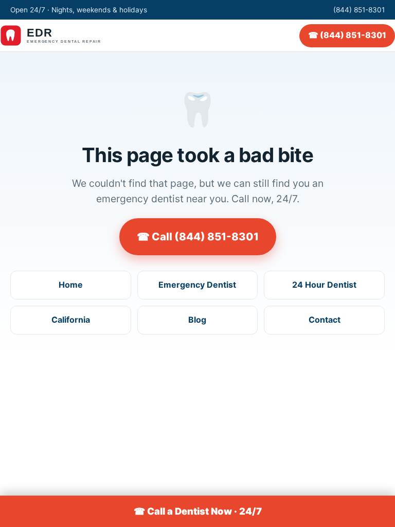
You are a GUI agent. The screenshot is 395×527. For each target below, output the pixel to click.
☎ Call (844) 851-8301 (198, 236)
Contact (324, 319)
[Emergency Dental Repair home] (59, 35)
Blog (197, 319)
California (70, 319)
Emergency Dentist (197, 284)
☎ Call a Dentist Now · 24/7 (198, 511)
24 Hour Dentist (324, 284)
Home (71, 284)
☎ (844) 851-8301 (347, 35)
